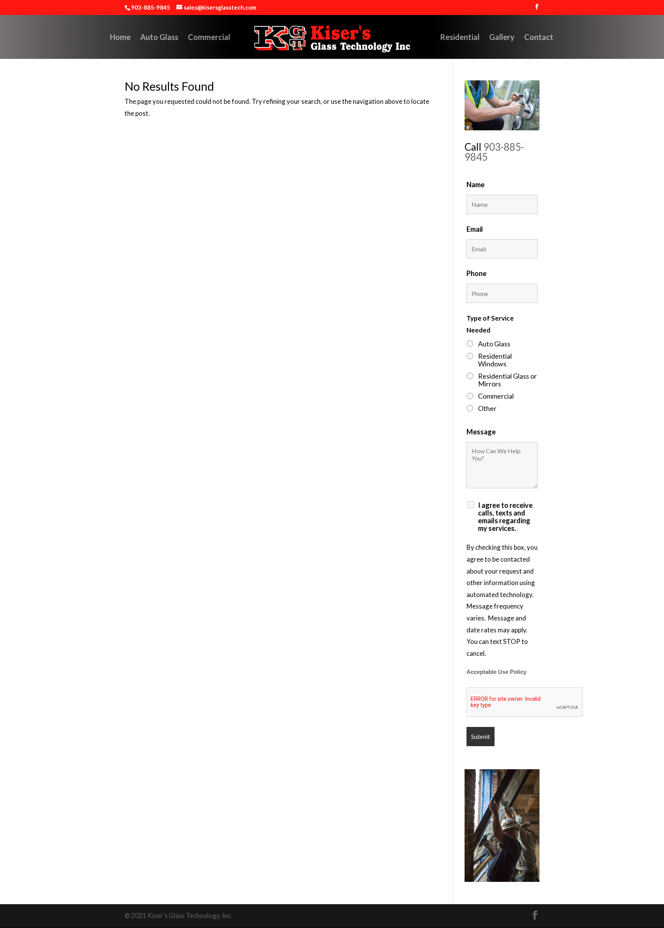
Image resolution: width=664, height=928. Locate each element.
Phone (476, 273)
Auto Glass (159, 38)
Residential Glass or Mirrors (507, 379)
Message (481, 431)
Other (487, 408)
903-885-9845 (494, 152)
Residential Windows (495, 360)
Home (120, 38)
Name (475, 184)
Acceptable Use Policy (496, 672)
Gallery (502, 38)
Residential (460, 38)
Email (474, 229)
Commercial (209, 38)
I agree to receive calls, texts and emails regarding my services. (505, 516)
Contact (538, 38)
